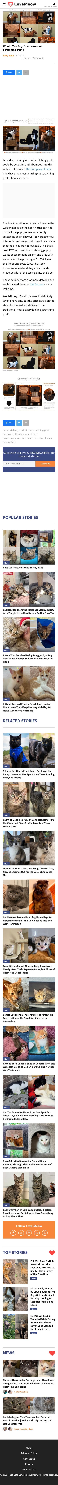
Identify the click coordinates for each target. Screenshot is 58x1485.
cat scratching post (39, 430)
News (6, 563)
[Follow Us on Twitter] (21, 1233)
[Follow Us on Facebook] (13, 1233)
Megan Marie (19, 1429)
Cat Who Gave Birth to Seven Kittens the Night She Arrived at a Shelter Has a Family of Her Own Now (42, 1267)
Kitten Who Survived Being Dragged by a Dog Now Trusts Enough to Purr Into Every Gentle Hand (28, 658)
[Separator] (26, 72)
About (29, 1448)
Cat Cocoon (37, 284)
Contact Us (29, 1459)
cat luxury (8, 434)
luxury (48, 438)
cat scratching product (15, 430)
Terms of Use (29, 1469)
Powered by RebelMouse (50, 6)
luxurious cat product (14, 438)
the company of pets (26, 434)
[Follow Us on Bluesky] (37, 1233)
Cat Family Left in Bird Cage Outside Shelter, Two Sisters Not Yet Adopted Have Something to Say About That (28, 1213)
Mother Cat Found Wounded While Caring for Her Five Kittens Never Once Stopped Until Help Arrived (42, 1322)
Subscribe (45, 464)
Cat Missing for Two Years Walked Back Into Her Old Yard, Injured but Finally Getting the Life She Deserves (27, 1420)
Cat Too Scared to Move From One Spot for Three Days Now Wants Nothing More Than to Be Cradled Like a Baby (28, 1115)
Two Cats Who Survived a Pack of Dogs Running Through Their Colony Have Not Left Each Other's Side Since (27, 1164)
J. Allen (17, 1392)
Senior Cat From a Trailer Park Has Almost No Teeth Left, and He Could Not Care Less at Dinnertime (28, 1018)
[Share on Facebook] (9, 72)
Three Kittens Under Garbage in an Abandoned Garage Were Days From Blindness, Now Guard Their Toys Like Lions (28, 1383)
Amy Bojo (8, 56)
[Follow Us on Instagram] (29, 1233)
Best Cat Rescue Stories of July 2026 (23, 567)
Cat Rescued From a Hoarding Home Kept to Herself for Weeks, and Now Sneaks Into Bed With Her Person (27, 920)
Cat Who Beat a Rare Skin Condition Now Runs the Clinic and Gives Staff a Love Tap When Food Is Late (28, 823)
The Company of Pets (38, 169)
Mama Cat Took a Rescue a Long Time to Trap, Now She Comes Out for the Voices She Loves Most (28, 872)
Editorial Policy (29, 1453)
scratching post (35, 438)
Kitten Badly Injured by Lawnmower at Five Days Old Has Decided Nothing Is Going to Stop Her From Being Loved (42, 1296)
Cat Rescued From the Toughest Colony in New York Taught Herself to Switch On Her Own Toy (28, 611)
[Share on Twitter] (19, 72)
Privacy (29, 1464)
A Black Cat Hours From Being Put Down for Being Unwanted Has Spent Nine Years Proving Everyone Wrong (29, 774)
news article (9, 442)
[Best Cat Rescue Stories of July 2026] (29, 547)
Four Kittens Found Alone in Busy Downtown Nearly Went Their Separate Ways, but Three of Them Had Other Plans (29, 969)
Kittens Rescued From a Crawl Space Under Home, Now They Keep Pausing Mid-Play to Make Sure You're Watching (27, 707)
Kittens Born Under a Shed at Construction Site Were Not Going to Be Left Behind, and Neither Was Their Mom (29, 1067)
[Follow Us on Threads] (45, 1233)
